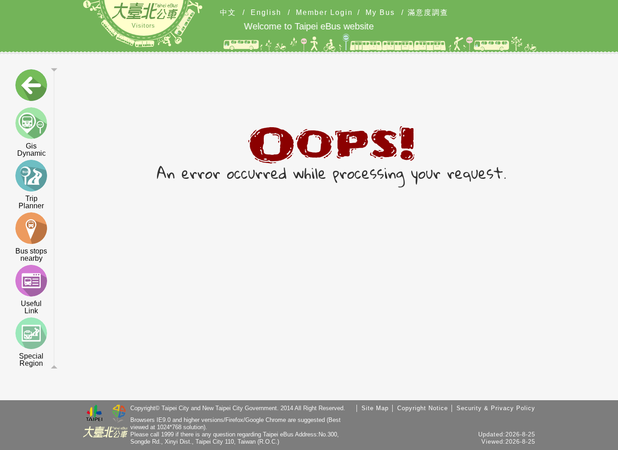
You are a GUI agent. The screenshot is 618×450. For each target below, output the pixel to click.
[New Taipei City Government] (119, 414)
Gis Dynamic (31, 149)
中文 (228, 12)
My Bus (380, 12)
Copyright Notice (422, 408)
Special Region (31, 359)
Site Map (375, 408)
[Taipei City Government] (94, 414)
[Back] (31, 87)
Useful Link (31, 307)
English (266, 12)
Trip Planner (31, 202)
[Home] (144, 10)
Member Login (324, 12)
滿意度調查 (428, 12)
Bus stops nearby (31, 254)
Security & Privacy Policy (495, 408)
